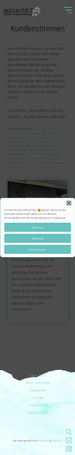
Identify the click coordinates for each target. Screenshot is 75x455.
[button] (69, 203)
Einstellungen (37, 249)
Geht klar (37, 227)
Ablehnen (37, 238)
